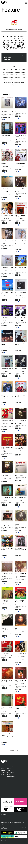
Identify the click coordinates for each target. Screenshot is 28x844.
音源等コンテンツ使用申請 (6, 783)
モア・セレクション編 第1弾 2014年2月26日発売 (14, 82)
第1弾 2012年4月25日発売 (8, 69)
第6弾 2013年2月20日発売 (20, 74)
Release (3, 770)
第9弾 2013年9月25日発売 (8, 80)
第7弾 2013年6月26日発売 (8, 77)
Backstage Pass (10, 776)
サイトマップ (3, 781)
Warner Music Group (20, 766)
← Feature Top (14, 750)
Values (8, 770)
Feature (3, 772)
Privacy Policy (3, 827)
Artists (2, 768)
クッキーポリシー (16, 827)
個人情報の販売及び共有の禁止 (16, 822)
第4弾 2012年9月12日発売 (20, 72)
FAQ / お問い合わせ (4, 787)
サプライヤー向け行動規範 (6, 784)
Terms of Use (9, 827)
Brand (2, 766)
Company (10, 766)
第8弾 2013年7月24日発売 (20, 77)
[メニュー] (26, 3)
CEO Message (10, 772)
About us (9, 768)
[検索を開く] (22, 3)
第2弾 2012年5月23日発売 (20, 69)
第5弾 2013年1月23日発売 (8, 74)
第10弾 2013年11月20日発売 (20, 80)
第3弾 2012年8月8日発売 (8, 72)
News (2, 774)
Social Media (4, 814)
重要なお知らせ (4, 789)
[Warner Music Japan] (4, 761)
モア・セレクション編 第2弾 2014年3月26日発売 (14, 85)
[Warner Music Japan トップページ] (4, 2)
